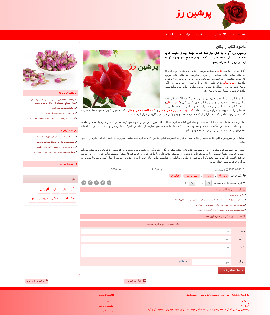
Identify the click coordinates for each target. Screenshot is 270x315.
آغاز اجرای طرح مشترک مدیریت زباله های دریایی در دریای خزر (51, 118)
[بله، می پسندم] (208, 183)
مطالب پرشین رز (215, 35)
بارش (55, 198)
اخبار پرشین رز (134, 280)
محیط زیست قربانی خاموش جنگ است (61, 113)
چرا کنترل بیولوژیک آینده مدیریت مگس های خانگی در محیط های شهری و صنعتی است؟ (210, 200)
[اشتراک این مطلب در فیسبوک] (103, 182)
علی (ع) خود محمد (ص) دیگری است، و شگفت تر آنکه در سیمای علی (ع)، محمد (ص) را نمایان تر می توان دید (53, 101)
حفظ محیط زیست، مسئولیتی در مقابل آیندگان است (56, 137)
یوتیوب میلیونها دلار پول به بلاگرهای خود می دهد (56, 142)
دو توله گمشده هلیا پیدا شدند (64, 108)
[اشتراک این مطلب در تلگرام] (109, 182)
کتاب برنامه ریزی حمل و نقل (176, 110)
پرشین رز (193, 12)
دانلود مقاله (230, 82)
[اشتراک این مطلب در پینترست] (90, 182)
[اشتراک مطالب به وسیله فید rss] (84, 182)
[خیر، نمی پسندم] (192, 183)
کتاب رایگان (173, 102)
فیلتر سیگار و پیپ (237, 195)
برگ (198, 35)
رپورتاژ (223, 175)
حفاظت (183, 35)
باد (64, 189)
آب (72, 189)
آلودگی (44, 189)
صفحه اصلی (237, 35)
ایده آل (208, 175)
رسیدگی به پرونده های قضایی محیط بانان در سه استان (54, 152)
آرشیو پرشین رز (106, 311)
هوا (33, 198)
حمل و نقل (191, 175)
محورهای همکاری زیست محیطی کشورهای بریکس (56, 147)
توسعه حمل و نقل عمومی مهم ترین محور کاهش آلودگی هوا (221, 210)
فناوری (175, 175)
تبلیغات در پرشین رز (104, 306)
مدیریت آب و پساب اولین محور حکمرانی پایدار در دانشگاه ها (220, 205)
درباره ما (109, 301)
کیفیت (168, 35)
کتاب (219, 70)
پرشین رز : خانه (36, 280)
